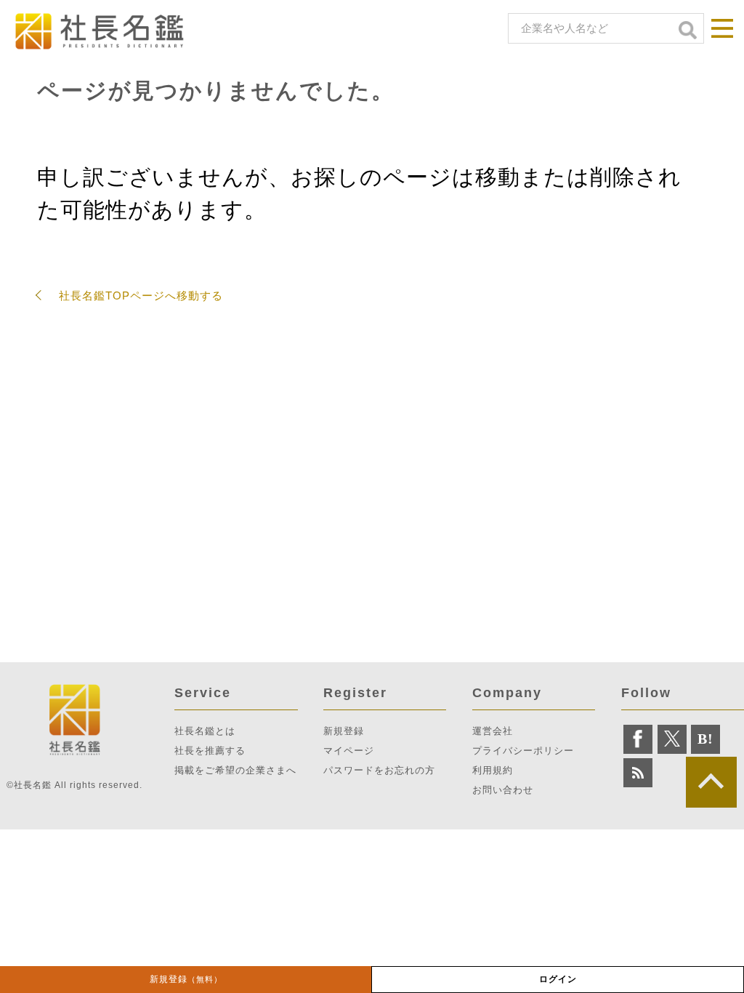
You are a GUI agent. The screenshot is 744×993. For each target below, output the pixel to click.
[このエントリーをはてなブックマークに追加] (705, 739)
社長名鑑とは (204, 730)
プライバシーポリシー (523, 750)
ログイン (558, 979)
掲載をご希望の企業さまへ (235, 770)
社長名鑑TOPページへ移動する (141, 295)
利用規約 (492, 770)
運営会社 (492, 730)
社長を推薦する (210, 750)
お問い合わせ (502, 789)
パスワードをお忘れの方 (379, 770)
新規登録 (186, 979)
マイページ (348, 750)
